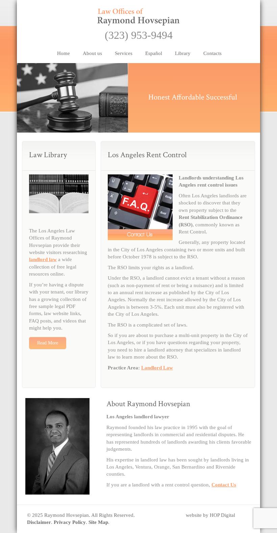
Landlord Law (157, 367)
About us (92, 53)
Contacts (212, 53)
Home (63, 53)
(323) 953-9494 (139, 35)
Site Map (98, 522)
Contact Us (223, 484)
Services (123, 53)
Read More (47, 342)
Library (183, 53)
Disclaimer (39, 522)
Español (153, 53)
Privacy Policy (70, 522)
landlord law (43, 259)
